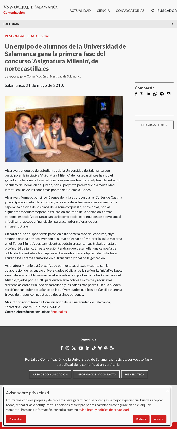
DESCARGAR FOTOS (154, 124)
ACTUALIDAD (80, 11)
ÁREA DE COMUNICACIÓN (50, 374)
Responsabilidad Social (27, 36)
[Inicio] (32, 10)
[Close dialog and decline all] (167, 389)
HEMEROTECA (134, 374)
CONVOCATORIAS (130, 11)
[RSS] (112, 348)
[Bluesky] (100, 348)
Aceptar (158, 418)
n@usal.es (59, 312)
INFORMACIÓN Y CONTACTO (96, 374)
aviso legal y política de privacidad (104, 410)
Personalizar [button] (15, 418)
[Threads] (106, 348)
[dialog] (86, 406)
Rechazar (141, 418)
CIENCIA (103, 11)
